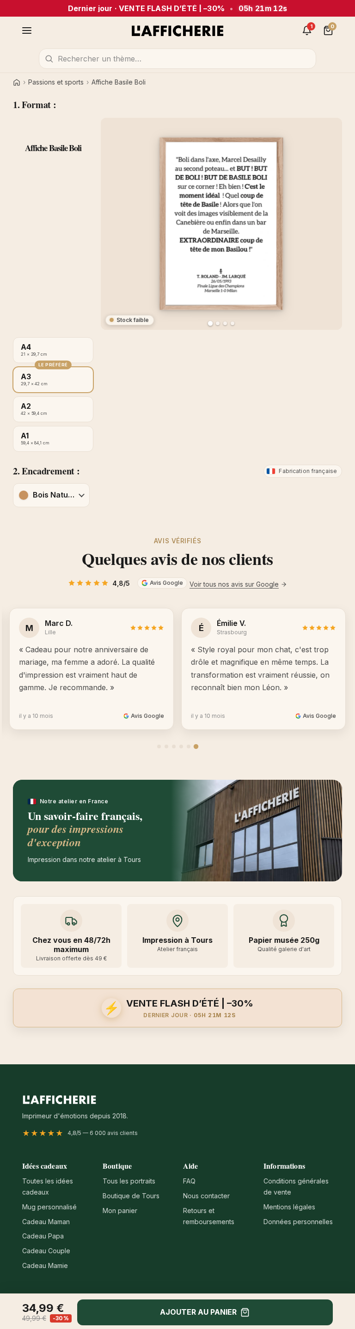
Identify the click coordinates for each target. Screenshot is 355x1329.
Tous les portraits (129, 1181)
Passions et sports (56, 82)
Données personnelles (298, 1222)
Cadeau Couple (46, 1251)
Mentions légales (289, 1207)
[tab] (159, 746)
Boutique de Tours (131, 1196)
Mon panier (120, 1210)
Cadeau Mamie (45, 1265)
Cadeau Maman (46, 1222)
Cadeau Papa (43, 1236)
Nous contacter (206, 1196)
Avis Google (166, 582)
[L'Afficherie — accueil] (177, 30)
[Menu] (27, 30)
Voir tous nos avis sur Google (234, 584)
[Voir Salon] (232, 323)
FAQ (189, 1181)
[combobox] (177, 59)
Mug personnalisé (49, 1207)
